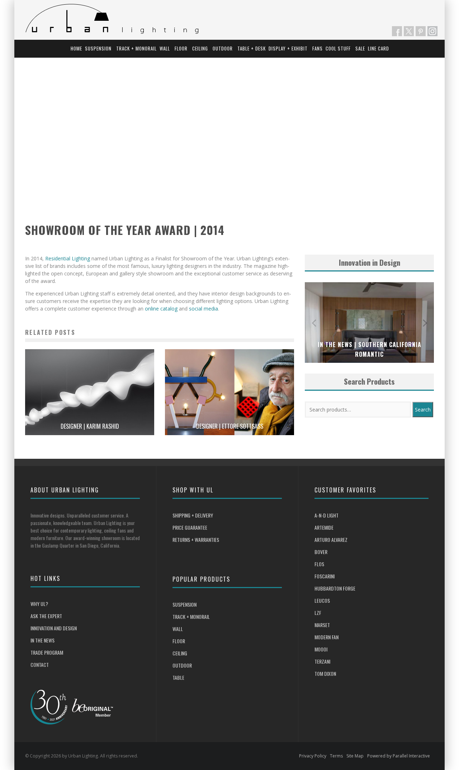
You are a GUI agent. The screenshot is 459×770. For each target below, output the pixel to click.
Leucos (322, 600)
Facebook (397, 31)
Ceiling (200, 48)
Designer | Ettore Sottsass (229, 426)
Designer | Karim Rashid (90, 426)
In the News (42, 640)
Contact (39, 664)
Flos (319, 564)
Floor (181, 48)
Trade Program (46, 652)
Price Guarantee (189, 527)
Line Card (378, 48)
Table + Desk (251, 48)
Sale (360, 48)
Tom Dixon (325, 673)
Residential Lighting (67, 258)
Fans (317, 48)
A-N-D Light (326, 515)
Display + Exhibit (288, 48)
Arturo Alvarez (330, 539)
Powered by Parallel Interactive (398, 756)
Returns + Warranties (195, 539)
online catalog (161, 308)
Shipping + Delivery (192, 515)
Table (178, 677)
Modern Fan (326, 637)
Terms (336, 756)
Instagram (432, 31)
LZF (317, 612)
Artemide (323, 527)
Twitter (409, 31)
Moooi (320, 649)
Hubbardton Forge (334, 588)
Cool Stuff (338, 48)
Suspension (98, 48)
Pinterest (421, 31)
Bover (320, 551)
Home (76, 48)
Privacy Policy (312, 756)
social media (203, 308)
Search (423, 409)
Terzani (322, 661)
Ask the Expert (46, 616)
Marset (322, 625)
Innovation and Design (53, 628)
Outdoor (223, 48)
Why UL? (39, 603)
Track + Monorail (136, 48)
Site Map (355, 756)
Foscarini (324, 576)
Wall (165, 48)
